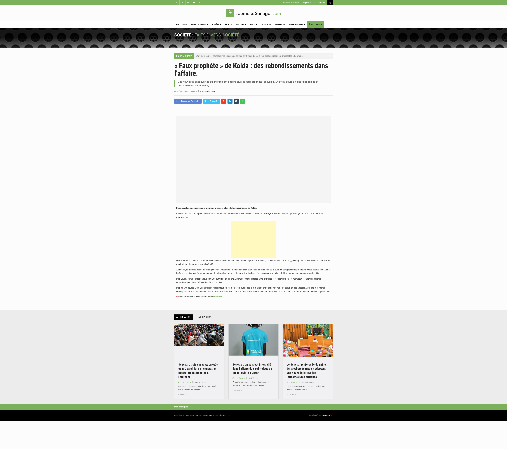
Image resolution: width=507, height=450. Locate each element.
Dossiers (279, 24)
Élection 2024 (315, 24)
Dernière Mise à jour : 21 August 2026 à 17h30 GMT (304, 3)
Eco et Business (199, 24)
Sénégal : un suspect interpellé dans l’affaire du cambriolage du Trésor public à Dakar (252, 368)
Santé (253, 24)
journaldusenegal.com (204, 415)
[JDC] (253, 13)
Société (216, 24)
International (296, 24)
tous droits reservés (221, 415)
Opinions (265, 24)
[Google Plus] (223, 101)
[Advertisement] (253, 239)
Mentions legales (181, 407)
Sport (228, 24)
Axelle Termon (191, 91)
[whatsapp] (242, 101)
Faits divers (208, 35)
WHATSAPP (217, 297)
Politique (181, 24)
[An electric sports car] (199, 340)
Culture (240, 24)
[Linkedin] (230, 101)
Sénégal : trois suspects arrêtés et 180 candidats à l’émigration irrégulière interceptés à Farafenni (258, 56)
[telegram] (236, 101)
